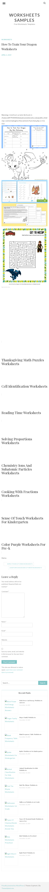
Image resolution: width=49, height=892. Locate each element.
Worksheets (6, 39)
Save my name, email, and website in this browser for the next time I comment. (12, 654)
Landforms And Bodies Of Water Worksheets (25, 568)
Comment (5, 591)
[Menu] (3, 3)
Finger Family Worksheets (27, 717)
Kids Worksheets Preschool (27, 836)
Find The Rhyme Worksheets (28, 785)
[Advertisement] (24, 83)
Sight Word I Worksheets (27, 853)
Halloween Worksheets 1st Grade (29, 802)
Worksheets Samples (24, 17)
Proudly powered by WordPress (12, 886)
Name (3, 622)
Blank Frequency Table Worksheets (30, 734)
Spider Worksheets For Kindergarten (30, 751)
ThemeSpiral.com (7, 888)
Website (4, 640)
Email (3, 631)
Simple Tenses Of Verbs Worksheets (19, 564)
